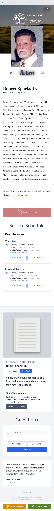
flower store (22, 194)
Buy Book (26, 371)
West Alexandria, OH (19, 253)
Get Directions (16, 258)
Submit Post (27, 449)
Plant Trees (38, 258)
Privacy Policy (20, 500)
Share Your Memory (16, 406)
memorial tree (33, 190)
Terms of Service (34, 500)
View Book (12, 371)
